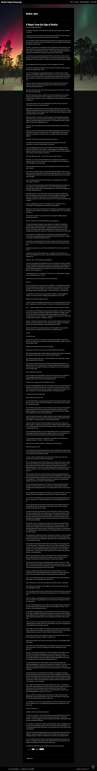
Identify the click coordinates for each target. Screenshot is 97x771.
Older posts (30, 758)
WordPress (16, 769)
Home (71, 2)
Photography (93, 2)
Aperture (24, 769)
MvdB (32, 769)
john (40, 27)
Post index (76, 2)
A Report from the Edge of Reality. (42, 24)
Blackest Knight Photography (11, 2)
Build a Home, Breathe (84, 2)
